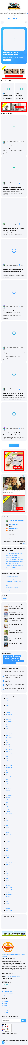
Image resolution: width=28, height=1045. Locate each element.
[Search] (26, 22)
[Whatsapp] (19, 19)
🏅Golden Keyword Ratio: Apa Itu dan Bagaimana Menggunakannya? (7, 96)
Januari (8, 712)
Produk (5, 1003)
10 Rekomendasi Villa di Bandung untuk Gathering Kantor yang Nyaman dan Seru (13, 313)
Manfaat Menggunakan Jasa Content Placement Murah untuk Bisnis (13, 189)
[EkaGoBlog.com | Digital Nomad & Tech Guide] (14, 10)
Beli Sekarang (20, 508)
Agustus (8, 724)
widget (23, 543)
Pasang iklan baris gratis (12, 576)
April (7, 705)
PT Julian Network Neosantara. (12, 976)
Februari (8, 710)
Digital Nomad (7, 658)
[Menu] (2, 22)
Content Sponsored (19, 57)
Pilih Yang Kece (19, 106)
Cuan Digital (17, 656)
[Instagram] (11, 19)
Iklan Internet (7, 996)
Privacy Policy (7, 1008)
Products (14, 660)
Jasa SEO (8, 585)
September (9, 721)
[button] (3, 1042)
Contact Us (6, 1005)
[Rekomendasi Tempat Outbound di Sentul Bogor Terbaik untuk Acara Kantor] (14, 40)
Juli (7, 698)
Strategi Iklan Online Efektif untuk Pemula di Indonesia (15, 680)
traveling (6, 663)
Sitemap (6, 1012)
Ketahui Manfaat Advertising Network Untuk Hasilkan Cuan (20, 96)
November (9, 717)
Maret (7, 708)
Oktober (8, 719)
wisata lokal (12, 663)
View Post (7, 60)
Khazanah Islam (15, 658)
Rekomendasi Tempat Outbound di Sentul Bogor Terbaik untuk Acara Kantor (12, 54)
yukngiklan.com (8, 991)
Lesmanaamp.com (8, 993)
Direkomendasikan (14, 75)
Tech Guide (20, 660)
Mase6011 (5, 598)
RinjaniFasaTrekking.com (12, 587)
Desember (9, 714)
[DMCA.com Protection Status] (5, 984)
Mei (7, 703)
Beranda (6, 1001)
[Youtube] (14, 19)
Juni (7, 701)
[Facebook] (9, 19)
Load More (15, 445)
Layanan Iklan (7, 660)
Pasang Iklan (7, 1010)
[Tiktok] (16, 19)
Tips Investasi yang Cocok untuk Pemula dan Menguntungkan (14, 685)
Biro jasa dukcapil (10, 579)
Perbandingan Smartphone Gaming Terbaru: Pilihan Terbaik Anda (16, 645)
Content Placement (8, 57)
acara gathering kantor (12, 590)
